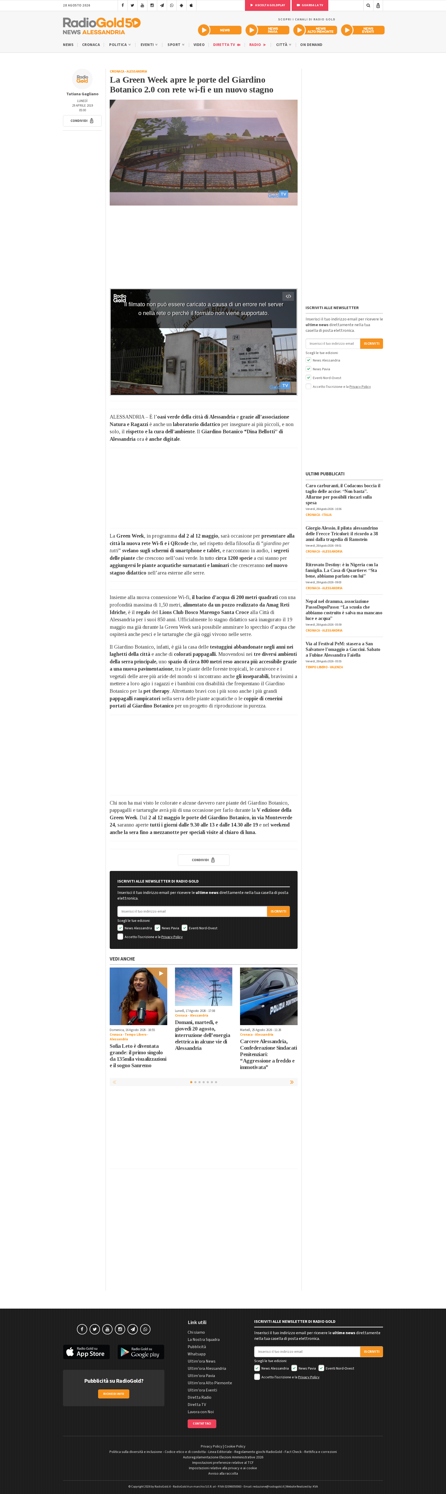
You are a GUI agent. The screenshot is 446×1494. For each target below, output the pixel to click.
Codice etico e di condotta (185, 1451)
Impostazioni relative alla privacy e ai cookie (223, 1468)
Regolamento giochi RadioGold (258, 1451)
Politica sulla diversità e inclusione (135, 1451)
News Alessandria (138, 928)
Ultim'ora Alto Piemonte (210, 1383)
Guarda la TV (312, 5)
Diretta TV (224, 45)
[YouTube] (142, 5)
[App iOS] (191, 5)
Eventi (148, 45)
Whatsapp (197, 1354)
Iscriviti (278, 911)
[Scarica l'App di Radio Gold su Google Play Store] (141, 1352)
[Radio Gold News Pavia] (267, 30)
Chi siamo (196, 1332)
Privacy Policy (172, 937)
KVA (315, 1486)
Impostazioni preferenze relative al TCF (223, 1462)
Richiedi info (113, 1394)
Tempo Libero (136, 1034)
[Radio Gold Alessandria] (102, 25)
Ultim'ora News (202, 1361)
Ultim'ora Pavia (201, 1376)
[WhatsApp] (172, 5)
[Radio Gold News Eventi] (363, 30)
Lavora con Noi (201, 1412)
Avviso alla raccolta (223, 1473)
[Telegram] (162, 5)
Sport (174, 45)
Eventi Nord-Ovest (202, 928)
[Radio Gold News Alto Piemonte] (315, 30)
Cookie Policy (235, 1446)
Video (199, 45)
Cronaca (91, 45)
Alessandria (136, 71)
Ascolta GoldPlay (269, 5)
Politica (118, 45)
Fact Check (293, 1451)
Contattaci (202, 1424)
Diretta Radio (199, 1397)
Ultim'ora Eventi (202, 1390)
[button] (82, 121)
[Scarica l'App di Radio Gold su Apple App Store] (86, 1352)
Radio (255, 45)
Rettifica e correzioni (320, 1451)
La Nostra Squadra (204, 1339)
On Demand (311, 45)
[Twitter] (132, 5)
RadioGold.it (163, 1486)
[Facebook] (123, 5)
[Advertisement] (204, 247)
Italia (326, 515)
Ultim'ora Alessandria (207, 1368)
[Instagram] (152, 5)
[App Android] (181, 5)
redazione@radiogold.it (268, 1486)
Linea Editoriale (220, 1451)
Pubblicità (197, 1347)
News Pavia (170, 928)
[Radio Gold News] (220, 30)
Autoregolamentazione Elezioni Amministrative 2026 (223, 1457)
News (68, 45)
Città (282, 45)
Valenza (336, 667)
